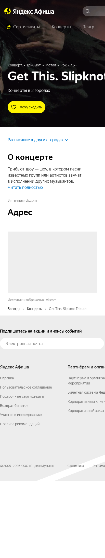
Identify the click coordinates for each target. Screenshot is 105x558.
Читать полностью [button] (25, 187)
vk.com (31, 200)
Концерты (34, 386)
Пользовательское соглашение (26, 464)
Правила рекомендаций (20, 501)
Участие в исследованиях (21, 492)
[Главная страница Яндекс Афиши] (7, 11)
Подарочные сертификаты (22, 473)
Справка (7, 455)
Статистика (76, 543)
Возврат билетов (14, 483)
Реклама (99, 543)
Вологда (14, 386)
